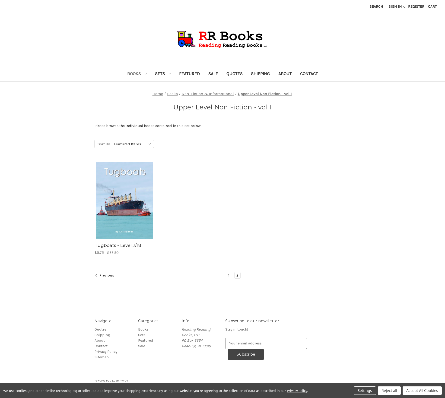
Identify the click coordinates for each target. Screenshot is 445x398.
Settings (365, 390)
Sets (160, 73)
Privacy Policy (106, 351)
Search (376, 6)
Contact (309, 73)
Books (134, 73)
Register (416, 6)
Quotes (234, 73)
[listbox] (133, 144)
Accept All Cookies (422, 390)
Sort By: (104, 144)
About (285, 73)
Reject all (389, 390)
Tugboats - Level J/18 (118, 245)
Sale (213, 73)
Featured (189, 73)
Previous (106, 275)
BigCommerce (119, 380)
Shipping (260, 73)
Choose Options (124, 205)
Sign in (395, 6)
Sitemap (102, 357)
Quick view (119, 195)
